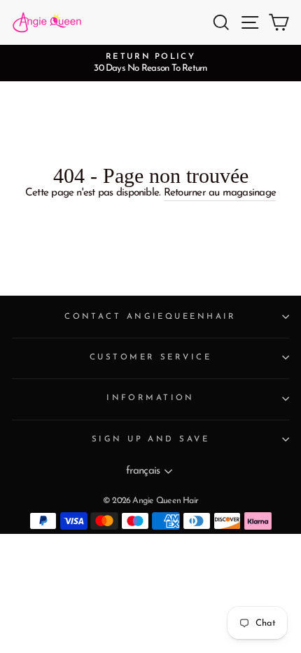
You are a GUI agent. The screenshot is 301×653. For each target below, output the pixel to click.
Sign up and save (150, 439)
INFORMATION (150, 398)
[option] (150, 63)
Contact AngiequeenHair (150, 316)
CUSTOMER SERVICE (150, 357)
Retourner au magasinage (220, 193)
